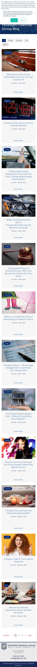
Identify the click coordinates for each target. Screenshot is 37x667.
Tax (27, 40)
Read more (18, 92)
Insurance (19, 40)
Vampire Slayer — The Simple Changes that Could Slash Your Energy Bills (18, 368)
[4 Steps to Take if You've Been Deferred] (18, 545)
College (10, 40)
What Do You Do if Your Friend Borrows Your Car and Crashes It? (18, 77)
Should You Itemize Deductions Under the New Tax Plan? (18, 610)
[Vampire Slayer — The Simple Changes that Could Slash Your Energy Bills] (18, 351)
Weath (7, 343)
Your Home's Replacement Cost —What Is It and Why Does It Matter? (18, 416)
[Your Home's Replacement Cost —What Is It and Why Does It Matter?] (18, 399)
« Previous (6, 635)
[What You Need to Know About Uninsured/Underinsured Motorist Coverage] (18, 205)
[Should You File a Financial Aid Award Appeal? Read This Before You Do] (18, 448)
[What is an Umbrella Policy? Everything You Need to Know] (18, 302)
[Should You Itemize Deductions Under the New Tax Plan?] (18, 593)
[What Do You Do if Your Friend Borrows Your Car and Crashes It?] (18, 60)
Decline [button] (23, 20)
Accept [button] (14, 20)
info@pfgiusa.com (18, 658)
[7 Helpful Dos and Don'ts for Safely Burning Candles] (18, 496)
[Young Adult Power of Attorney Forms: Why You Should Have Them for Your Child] (18, 254)
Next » (30, 635)
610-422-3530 (18, 656)
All (4, 40)
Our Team (14, 83)
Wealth (5, 44)
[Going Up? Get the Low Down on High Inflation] (18, 109)
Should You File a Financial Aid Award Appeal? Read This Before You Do (18, 464)
